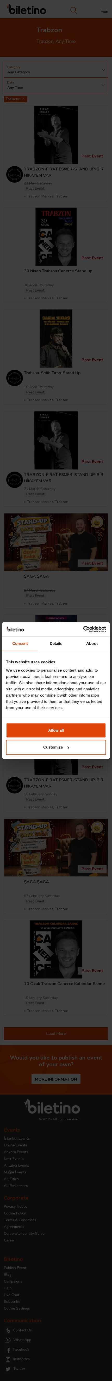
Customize (53, 747)
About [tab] (92, 643)
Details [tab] (56, 643)
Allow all (56, 730)
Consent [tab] (20, 643)
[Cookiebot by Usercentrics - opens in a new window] (83, 629)
